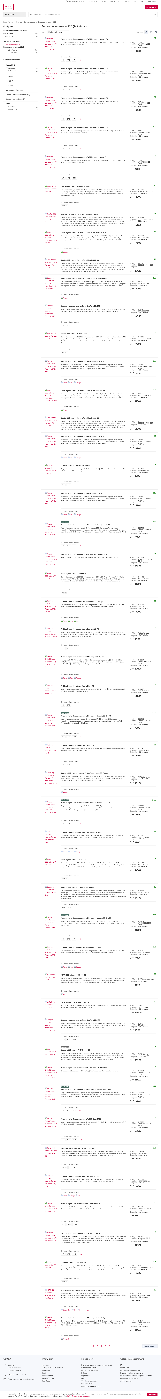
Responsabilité (47, 1376)
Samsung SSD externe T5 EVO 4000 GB (75, 1050)
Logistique (46, 1381)
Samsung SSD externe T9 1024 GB (73, 860)
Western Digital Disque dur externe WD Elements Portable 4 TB (84, 98)
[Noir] (70, 621)
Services (104, 1)
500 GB (64, 1167)
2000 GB (64, 206)
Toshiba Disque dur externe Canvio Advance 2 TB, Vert (81, 948)
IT (16, 22)
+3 (81, 1140)
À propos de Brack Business (52, 1368)
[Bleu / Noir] (66, 1310)
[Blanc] (64, 382)
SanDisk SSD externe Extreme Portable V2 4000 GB (80, 418)
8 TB (68, 1140)
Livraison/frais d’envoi (89, 1370)
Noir (69, 907)
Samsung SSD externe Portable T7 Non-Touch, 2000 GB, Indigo (84, 391)
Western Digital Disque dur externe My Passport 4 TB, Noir (82, 493)
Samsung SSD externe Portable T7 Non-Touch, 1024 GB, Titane (84, 233)
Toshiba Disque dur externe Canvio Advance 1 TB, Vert (81, 832)
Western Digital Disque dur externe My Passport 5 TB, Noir (82, 436)
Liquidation (12, 107)
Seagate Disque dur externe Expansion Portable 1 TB (80, 1020)
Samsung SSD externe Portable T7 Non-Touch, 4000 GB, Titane (84, 773)
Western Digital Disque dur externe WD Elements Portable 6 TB (84, 128)
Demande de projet (88, 1368)
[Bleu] (70, 382)
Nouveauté (12, 110)
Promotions (125, 1)
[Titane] (64, 298)
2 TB (68, 89)
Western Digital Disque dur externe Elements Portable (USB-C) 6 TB (86, 918)
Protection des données (81, 1396)
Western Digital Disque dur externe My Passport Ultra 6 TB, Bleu (84, 1318)
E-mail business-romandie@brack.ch (21, 1379)
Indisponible (12, 71)
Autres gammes (126, 1381)
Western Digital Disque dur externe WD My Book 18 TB (81, 1119)
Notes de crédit (87, 1384)
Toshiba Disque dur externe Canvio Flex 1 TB (77, 466)
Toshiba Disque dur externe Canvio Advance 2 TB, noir (81, 1176)
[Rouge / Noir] (83, 1310)
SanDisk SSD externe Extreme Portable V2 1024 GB (79, 214)
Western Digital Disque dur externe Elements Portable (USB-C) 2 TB (86, 525)
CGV (68, 1396)
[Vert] (76, 621)
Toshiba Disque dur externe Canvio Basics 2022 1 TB (80, 629)
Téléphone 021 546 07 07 (17, 1375)
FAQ (141, 1)
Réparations (85, 1376)
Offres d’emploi (48, 1378)
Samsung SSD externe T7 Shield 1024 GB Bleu (78, 887)
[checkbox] (20, 50)
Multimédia (124, 1368)
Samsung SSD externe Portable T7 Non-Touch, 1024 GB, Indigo (84, 278)
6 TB (63, 1140)
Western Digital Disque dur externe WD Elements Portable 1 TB (84, 157)
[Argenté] (65, 1339)
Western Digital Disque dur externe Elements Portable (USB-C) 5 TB (86, 1089)
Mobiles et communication (130, 1370)
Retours (84, 1373)
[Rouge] (77, 382)
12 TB (74, 1140)
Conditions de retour (89, 1381)
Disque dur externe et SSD (47, 22)
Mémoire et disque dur (28, 22)
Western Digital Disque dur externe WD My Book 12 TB (81, 1233)
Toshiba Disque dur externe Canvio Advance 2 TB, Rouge (82, 601)
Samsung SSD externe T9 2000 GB (73, 574)
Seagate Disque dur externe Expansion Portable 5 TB (80, 306)
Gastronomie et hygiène (129, 1378)
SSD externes (142, 193)
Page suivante (148, 1346)
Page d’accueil (8, 22)
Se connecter (151, 7)
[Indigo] (64, 252)
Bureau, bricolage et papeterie (131, 1373)
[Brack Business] (8, 7)
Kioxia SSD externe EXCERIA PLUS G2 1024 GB (78, 1148)
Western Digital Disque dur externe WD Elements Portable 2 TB (84, 39)
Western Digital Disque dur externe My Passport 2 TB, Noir (82, 361)
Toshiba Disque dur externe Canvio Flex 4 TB (77, 686)
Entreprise (46, 1370)
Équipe (44, 1373)
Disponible (12, 68)
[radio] (146, 32)
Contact (134, 1)
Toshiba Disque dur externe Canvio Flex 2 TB (77, 745)
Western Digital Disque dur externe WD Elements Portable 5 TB (84, 69)
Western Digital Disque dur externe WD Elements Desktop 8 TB (84, 554)
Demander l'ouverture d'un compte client (96, 1365)
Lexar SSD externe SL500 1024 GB (73, 1263)
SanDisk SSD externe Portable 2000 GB (75, 334)
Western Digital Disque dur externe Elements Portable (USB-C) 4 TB (86, 803)
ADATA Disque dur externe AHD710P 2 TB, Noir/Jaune (80, 1290)
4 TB (68, 60)
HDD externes (143, 47)
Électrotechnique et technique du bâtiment (136, 1376)
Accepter (152, 1395)
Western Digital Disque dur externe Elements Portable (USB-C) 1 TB (86, 716)
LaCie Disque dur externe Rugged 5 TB (75, 1002)
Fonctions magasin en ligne (91, 1386)
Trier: (43, 32)
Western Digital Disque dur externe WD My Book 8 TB (80, 1204)
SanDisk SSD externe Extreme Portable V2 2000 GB (80, 260)
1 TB (63, 60)
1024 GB (64, 353)
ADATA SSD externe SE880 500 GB (73, 975)
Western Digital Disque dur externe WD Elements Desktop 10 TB (84, 1068)
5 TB (74, 60)
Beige (63, 907)
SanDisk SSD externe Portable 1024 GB (75, 187)
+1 (80, 60)
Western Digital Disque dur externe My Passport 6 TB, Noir (82, 657)
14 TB (75, 1224)
